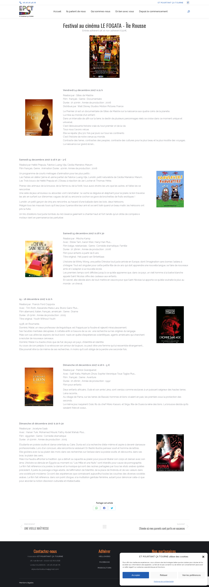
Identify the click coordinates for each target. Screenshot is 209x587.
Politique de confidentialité (164, 581)
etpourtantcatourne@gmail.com (45, 569)
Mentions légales (26, 583)
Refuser (163, 575)
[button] (203, 556)
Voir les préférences (191, 575)
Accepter (136, 575)
